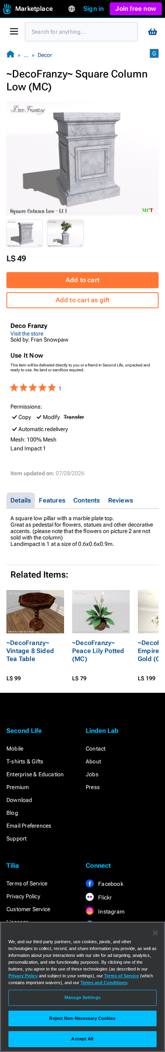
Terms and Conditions (103, 982)
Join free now (135, 8)
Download (19, 800)
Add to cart (82, 280)
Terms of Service (26, 883)
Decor (45, 55)
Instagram (111, 911)
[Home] (10, 54)
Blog (12, 813)
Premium (17, 787)
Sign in (93, 8)
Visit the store (26, 333)
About (93, 761)
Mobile (14, 748)
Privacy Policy (23, 896)
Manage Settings (82, 997)
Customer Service (28, 909)
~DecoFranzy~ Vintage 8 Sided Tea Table (30, 651)
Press (93, 787)
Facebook (110, 884)
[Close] (155, 933)
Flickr (104, 897)
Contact (95, 748)
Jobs (92, 774)
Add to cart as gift (83, 300)
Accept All (82, 1038)
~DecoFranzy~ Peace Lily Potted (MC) (98, 651)
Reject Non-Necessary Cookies (82, 1018)
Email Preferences (28, 825)
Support (16, 838)
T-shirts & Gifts (24, 761)
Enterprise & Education (35, 774)
